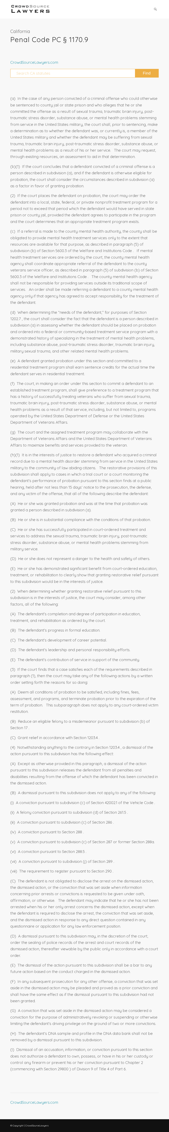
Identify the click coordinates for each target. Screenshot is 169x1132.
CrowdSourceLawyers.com (34, 62)
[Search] (155, 9)
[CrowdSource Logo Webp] (30, 9)
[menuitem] (155, 9)
